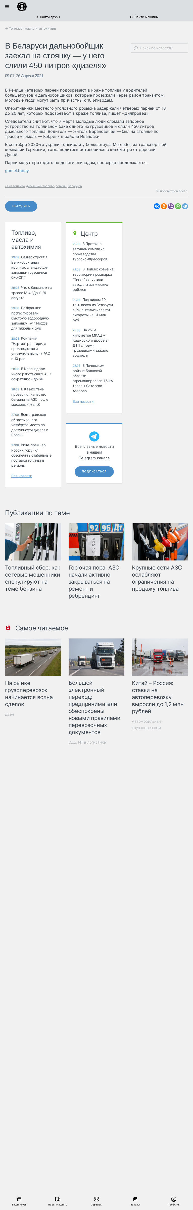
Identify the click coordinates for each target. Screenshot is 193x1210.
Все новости (21, 476)
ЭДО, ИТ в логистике (87, 742)
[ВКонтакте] (157, 206)
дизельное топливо (40, 186)
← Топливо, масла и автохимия (30, 28)
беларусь (75, 186)
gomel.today (17, 170)
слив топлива (15, 186)
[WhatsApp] (178, 206)
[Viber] (171, 206)
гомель (61, 186)
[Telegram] (185, 206)
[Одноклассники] (164, 206)
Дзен (9, 714)
